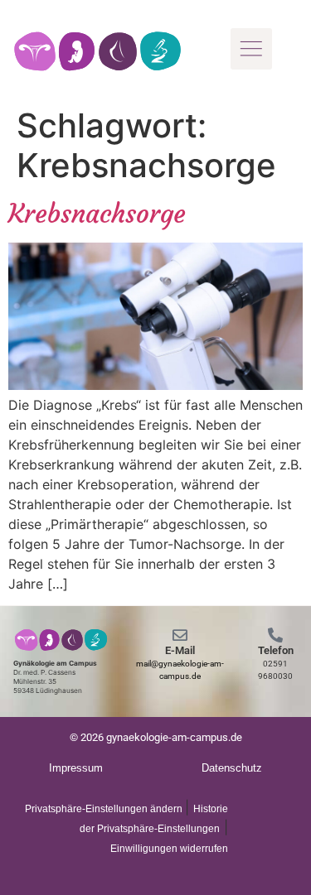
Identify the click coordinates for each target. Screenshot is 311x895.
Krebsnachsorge (97, 213)
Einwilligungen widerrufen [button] (169, 848)
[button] (251, 49)
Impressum (76, 768)
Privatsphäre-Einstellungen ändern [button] (105, 809)
